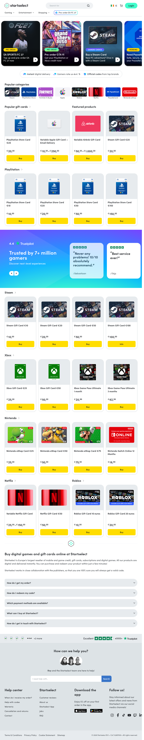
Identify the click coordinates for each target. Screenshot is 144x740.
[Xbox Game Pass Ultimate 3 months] (121, 372)
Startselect (48, 690)
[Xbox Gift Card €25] (20, 372)
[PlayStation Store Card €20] (20, 124)
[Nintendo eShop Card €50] (54, 435)
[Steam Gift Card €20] (121, 124)
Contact (8, 715)
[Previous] (11, 273)
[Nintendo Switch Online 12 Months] (121, 435)
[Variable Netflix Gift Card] (20, 498)
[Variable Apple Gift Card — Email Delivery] (54, 124)
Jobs (41, 711)
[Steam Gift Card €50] (88, 309)
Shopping (42, 12)
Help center (13, 690)
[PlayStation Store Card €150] (121, 186)
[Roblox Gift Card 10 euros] (88, 497)
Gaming (8, 12)
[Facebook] (118, 715)
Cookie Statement (47, 735)
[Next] (16, 273)
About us (44, 702)
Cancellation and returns (16, 711)
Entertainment (25, 12)
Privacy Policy (30, 735)
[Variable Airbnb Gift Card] (88, 124)
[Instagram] (112, 715)
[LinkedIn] (141, 715)
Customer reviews (48, 697)
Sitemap (61, 735)
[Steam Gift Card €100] (121, 309)
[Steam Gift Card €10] (20, 309)
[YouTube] (129, 715)
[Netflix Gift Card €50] (54, 498)
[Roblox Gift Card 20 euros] (121, 497)
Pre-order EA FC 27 (67, 12)
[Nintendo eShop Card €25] (20, 435)
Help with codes (12, 702)
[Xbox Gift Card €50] (54, 372)
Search (106, 678)
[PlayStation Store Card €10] (20, 186)
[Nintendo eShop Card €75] (88, 435)
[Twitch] (135, 715)
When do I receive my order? (18, 697)
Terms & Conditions (13, 735)
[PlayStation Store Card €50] (87, 186)
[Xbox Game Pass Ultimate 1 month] (88, 372)
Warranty (9, 706)
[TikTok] (123, 715)
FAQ (41, 715)
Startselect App (47, 706)
